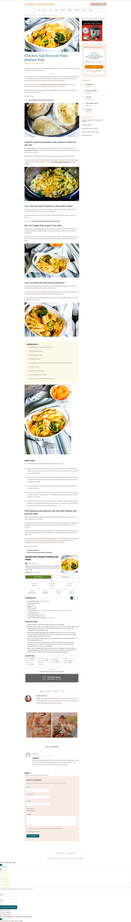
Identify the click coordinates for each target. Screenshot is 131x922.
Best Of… (84, 9)
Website (29, 801)
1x (71, 598)
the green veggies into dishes (60, 162)
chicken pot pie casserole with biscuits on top (46, 221)
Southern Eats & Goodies (40, 4)
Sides (56, 9)
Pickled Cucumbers (91, 90)
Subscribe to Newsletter (33, 831)
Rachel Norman (41, 696)
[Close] (1, 865)
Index (39, 9)
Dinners (70, 9)
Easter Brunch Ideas (87, 135)
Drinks (50, 9)
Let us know (50, 679)
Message (29, 814)
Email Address (30, 794)
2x (74, 598)
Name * (2, 894)
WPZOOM (82, 858)
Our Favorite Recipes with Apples (90, 132)
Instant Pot (56, 691)
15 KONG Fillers (90, 84)
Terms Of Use (71, 853)
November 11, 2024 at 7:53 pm (39, 756)
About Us (91, 9)
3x (77, 598)
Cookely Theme (74, 858)
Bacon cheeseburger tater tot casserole (39, 552)
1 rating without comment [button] (40, 775)
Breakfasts (77, 9)
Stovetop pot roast (33, 550)
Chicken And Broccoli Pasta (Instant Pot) (46, 57)
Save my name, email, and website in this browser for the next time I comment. (45, 828)
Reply (48, 756)
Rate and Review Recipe (8, 907)
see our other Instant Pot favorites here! (40, 100)
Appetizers (63, 9)
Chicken (49, 691)
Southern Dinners (39, 63)
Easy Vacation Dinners (92, 103)
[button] (26, 572)
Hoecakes (88, 97)
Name (28, 787)
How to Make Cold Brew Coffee (90, 128)
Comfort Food (29, 63)
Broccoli (42, 691)
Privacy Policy (60, 853)
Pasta (62, 691)
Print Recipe (39, 577)
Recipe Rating (30, 808)
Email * (2, 900)
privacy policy (98, 70)
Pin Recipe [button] (66, 577)
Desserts (44, 9)
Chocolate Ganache (87, 125)
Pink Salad (89, 109)
